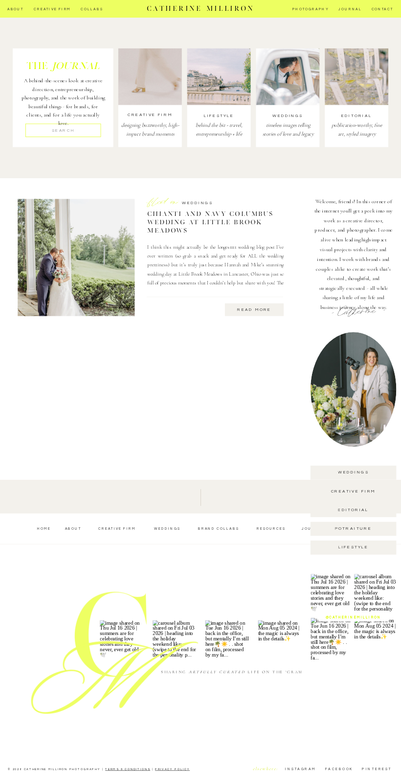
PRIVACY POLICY (172, 769)
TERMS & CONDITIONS (127, 769)
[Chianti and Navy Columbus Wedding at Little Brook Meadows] (76, 257)
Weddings (197, 203)
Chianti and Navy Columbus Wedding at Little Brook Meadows (210, 222)
